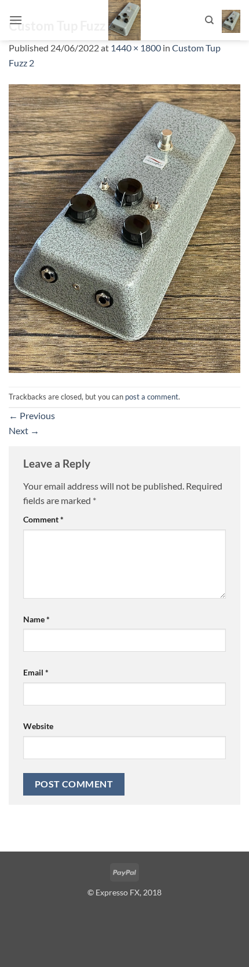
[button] (16, 20)
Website (38, 726)
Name (36, 619)
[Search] (209, 20)
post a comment (151, 396)
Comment (43, 519)
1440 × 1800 (136, 47)
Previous (32, 415)
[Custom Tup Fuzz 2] (124, 227)
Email (36, 672)
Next (24, 430)
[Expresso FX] (124, 20)
